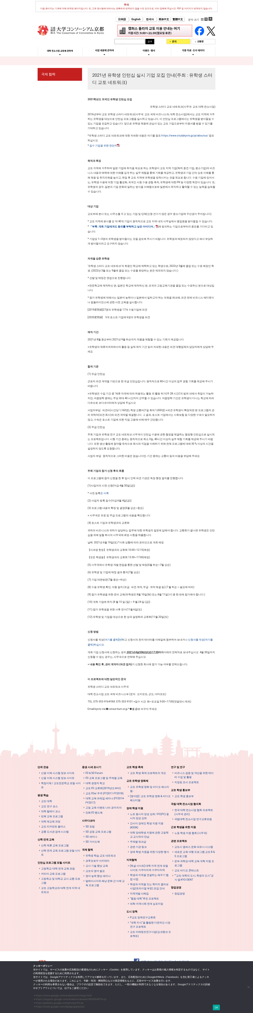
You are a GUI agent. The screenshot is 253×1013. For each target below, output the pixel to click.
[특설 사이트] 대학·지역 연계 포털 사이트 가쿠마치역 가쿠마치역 (149, 867)
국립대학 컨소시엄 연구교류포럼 (193, 819)
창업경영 (176, 887)
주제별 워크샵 (138, 841)
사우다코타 (88, 820)
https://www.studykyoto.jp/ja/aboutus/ (184, 135)
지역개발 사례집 (139, 893)
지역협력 (131, 859)
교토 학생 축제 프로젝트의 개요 (148, 773)
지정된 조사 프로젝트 (186, 782)
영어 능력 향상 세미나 (98, 875)
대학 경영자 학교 (95, 783)
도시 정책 (131, 911)
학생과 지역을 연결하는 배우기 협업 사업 (149, 877)
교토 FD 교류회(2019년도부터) (103, 788)
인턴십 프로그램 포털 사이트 (54, 862)
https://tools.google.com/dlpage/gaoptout (60, 1006)
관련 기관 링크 (138, 846)
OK (216, 1007)
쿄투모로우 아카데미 (97, 860)
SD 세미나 (91, 836)
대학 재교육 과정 (50, 821)
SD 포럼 (90, 826)
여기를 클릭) (112, 639)
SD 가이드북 (93, 841)
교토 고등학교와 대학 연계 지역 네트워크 (60, 890)
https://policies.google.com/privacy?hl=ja (59, 1002)
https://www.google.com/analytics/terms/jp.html (64, 995)
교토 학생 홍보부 (180, 790)
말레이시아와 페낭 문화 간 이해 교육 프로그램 (105, 883)
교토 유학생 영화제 (137, 780)
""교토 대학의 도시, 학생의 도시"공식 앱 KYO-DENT (194, 877)
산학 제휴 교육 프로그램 (55, 845)
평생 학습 (43, 795)
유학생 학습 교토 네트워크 (101, 855)
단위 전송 (43, 767)
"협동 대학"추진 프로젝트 (144, 898)
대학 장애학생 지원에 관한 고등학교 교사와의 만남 (149, 834)
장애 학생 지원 (134, 808)
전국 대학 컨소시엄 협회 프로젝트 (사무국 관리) (193, 812)
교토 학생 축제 (134, 767)
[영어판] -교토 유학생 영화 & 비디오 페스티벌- (150, 798)
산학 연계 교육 (46, 839)
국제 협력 (48, 74)
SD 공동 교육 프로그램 (98, 831)
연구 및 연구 (178, 767)
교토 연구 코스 (49, 806)
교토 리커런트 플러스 (53, 826)
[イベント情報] (148, 54)
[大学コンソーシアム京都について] (60, 54)
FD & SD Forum (94, 773)
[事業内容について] (104, 54)
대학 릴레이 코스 (50, 811)
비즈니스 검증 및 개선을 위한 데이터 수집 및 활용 (194, 775)
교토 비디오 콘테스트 (186, 870)
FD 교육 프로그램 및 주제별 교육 (104, 778)
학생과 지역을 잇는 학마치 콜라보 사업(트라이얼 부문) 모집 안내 (149, 886)
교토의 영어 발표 (95, 870)
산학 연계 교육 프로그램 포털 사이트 (60, 852)
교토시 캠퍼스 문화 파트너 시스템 (193, 846)
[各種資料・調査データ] (193, 54)
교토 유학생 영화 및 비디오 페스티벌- (149, 788)
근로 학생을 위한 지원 (183, 827)
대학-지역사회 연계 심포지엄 (146, 903)
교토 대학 (46, 801)
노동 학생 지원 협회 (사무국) (190, 833)
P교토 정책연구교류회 (143, 917)
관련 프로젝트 (179, 840)
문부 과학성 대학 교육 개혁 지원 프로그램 (194, 863)
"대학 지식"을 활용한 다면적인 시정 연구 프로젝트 (150, 924)
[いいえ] (248, 987)
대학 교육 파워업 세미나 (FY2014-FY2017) (105, 800)
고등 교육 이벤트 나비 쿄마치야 (103, 807)
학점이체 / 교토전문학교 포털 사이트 (61, 785)
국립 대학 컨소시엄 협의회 (186, 803)
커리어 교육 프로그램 (53, 873)
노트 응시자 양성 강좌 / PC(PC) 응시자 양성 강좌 (149, 816)
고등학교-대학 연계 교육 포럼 (58, 868)
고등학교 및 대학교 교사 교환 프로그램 (60, 880)
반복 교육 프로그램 (52, 816)
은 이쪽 (104, 493)
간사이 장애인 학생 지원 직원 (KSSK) (146, 825)
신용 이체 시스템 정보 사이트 (57, 773)
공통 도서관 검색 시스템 (55, 831)
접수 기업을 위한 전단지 (103, 145)
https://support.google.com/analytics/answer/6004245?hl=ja (71, 999)
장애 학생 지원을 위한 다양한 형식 (149, 851)
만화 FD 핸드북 (94, 812)
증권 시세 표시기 (91, 767)
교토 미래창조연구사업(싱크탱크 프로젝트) (150, 933)
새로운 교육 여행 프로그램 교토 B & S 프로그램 (194, 853)
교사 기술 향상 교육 (97, 865)
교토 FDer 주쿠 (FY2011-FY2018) (105, 793)
